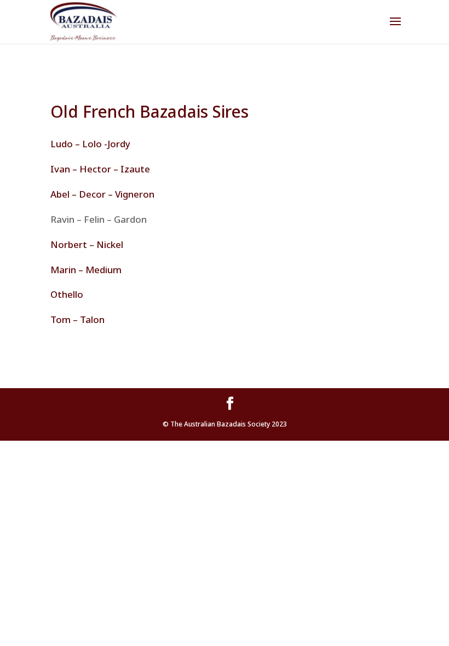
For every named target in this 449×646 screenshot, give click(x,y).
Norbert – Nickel (86, 244)
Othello (66, 294)
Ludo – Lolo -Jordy (90, 143)
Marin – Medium (86, 269)
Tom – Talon (77, 319)
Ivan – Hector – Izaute (101, 169)
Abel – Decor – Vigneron (102, 194)
